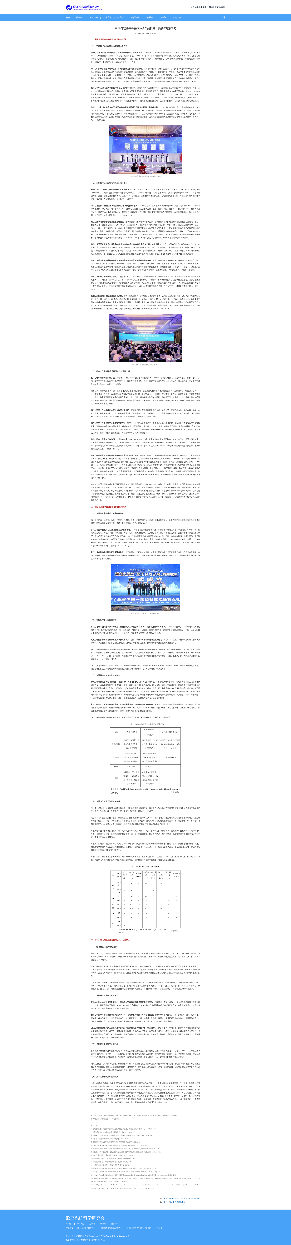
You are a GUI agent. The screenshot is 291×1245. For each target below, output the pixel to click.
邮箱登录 (114, 1224)
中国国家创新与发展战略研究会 (111, 1228)
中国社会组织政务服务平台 (85, 1228)
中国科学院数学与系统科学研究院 (139, 1228)
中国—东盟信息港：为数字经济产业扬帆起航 (182, 1199)
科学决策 (159, 1228)
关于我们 (69, 1224)
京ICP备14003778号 (121, 1236)
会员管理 (92, 1224)
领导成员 (80, 1224)
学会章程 (103, 1224)
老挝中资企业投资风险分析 (175, 1202)
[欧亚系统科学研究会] (78, 7)
